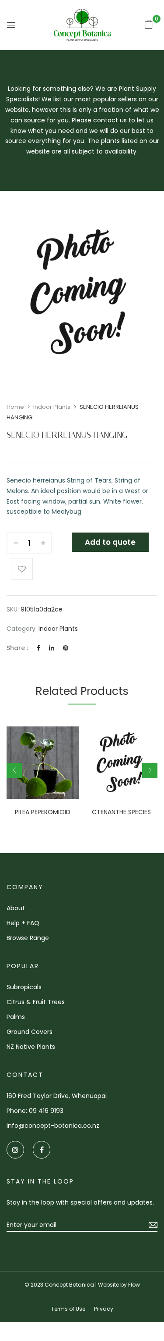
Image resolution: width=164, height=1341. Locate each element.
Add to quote (110, 542)
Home (15, 407)
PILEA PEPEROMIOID (42, 812)
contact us (110, 120)
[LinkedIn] (51, 648)
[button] (148, 24)
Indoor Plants (51, 407)
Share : (17, 648)
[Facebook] (38, 648)
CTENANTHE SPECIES (121, 812)
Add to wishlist (22, 569)
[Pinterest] (65, 648)
